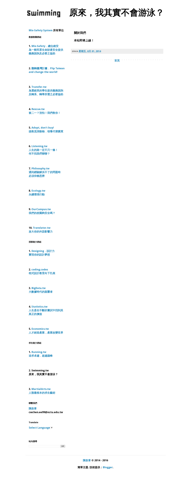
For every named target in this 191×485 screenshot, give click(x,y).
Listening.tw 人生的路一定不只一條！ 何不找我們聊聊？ (46, 150)
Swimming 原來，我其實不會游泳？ (95, 13)
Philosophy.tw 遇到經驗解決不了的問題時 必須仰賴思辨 (46, 172)
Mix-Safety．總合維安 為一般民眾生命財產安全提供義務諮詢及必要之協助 (46, 50)
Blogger (108, 467)
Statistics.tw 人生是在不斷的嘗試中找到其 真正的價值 (46, 310)
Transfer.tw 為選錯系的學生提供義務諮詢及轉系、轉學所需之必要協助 (47, 90)
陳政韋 (33, 408)
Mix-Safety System (41, 30)
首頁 (117, 60)
